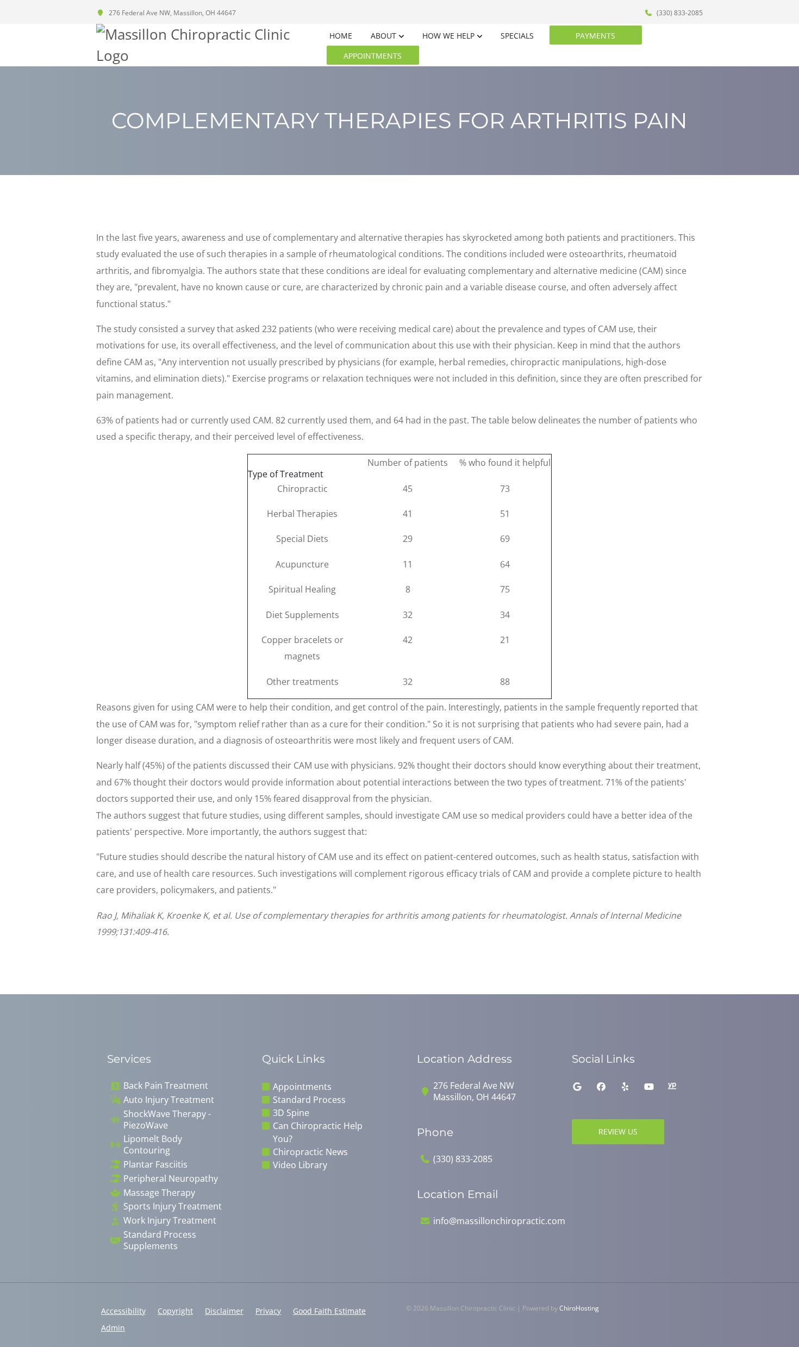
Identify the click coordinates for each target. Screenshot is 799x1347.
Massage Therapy (159, 1193)
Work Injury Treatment (169, 1220)
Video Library (300, 1165)
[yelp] (625, 1086)
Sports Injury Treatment (172, 1206)
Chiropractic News (310, 1152)
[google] (577, 1086)
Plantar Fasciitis (155, 1164)
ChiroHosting (579, 1308)
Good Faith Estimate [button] (329, 1311)
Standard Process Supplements (159, 1240)
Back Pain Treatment (165, 1086)
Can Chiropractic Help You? (318, 1132)
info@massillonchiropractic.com (499, 1221)
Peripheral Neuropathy (170, 1178)
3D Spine (291, 1113)
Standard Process (309, 1100)
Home (340, 35)
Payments (595, 35)
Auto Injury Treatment (168, 1100)
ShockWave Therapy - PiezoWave (167, 1119)
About (383, 35)
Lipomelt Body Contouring (152, 1144)
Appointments (373, 56)
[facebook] (601, 1086)
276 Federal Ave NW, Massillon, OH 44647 (171, 12)
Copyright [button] (175, 1311)
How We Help (448, 35)
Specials (517, 35)
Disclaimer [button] (224, 1311)
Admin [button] (113, 1328)
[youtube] (649, 1086)
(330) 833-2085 (679, 12)
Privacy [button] (268, 1311)
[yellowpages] (671, 1086)
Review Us (618, 1131)
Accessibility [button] (123, 1311)
